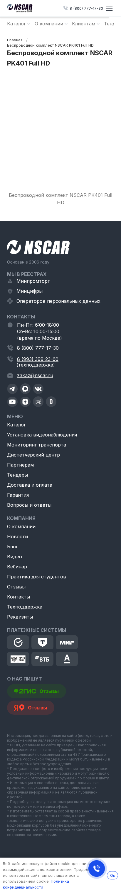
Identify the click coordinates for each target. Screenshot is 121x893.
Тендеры (17, 475)
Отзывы (16, 587)
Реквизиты (20, 617)
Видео (14, 557)
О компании (21, 526)
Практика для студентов (36, 577)
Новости (17, 536)
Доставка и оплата (29, 485)
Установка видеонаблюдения (42, 435)
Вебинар (17, 567)
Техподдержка (24, 607)
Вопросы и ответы (29, 505)
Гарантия (18, 495)
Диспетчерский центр (33, 455)
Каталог (16, 425)
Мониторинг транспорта (36, 445)
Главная (15, 39)
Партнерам (20, 465)
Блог (12, 546)
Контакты (18, 597)
